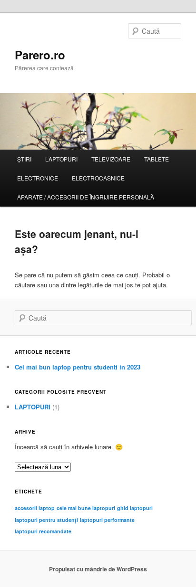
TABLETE (156, 159)
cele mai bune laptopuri (86, 507)
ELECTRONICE (37, 178)
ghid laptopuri (135, 507)
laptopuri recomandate (43, 531)
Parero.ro (40, 55)
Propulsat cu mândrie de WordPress (98, 569)
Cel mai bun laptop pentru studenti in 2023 (77, 366)
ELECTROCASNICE (98, 178)
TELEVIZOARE (110, 159)
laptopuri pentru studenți (46, 519)
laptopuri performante (107, 519)
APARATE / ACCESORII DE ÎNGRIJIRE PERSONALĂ (85, 197)
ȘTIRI (24, 159)
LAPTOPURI (61, 159)
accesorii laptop (35, 507)
